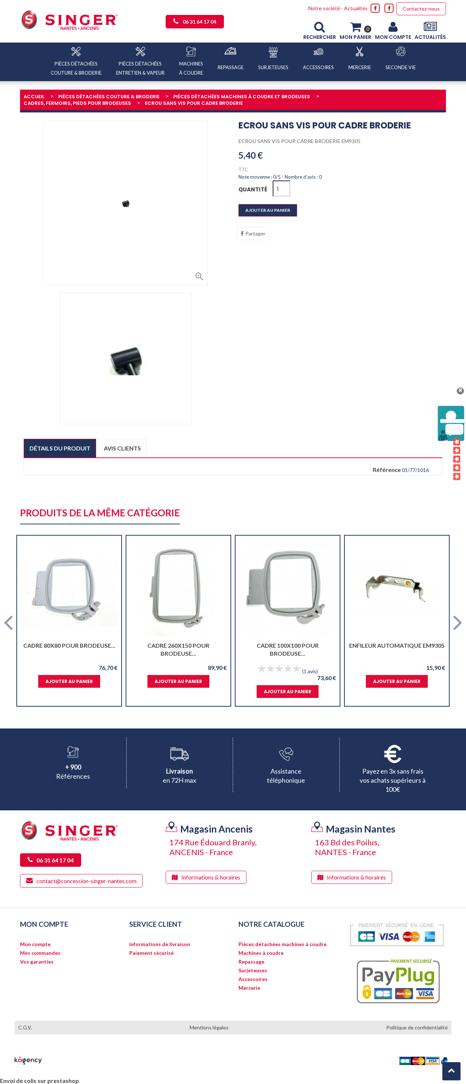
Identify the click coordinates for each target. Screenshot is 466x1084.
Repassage (251, 961)
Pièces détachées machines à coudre (282, 944)
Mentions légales (209, 1027)
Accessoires (253, 979)
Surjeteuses (252, 970)
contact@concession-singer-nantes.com (86, 880)
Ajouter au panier (267, 210)
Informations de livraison (159, 944)
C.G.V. (25, 1027)
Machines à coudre (261, 953)
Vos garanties (37, 961)
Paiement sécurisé (151, 953)
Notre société (324, 8)
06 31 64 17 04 (199, 22)
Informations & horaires (210, 877)
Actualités (356, 8)
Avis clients (122, 448)
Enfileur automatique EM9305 (397, 645)
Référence (387, 469)
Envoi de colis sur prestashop (39, 1080)
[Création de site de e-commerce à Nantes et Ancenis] (28, 1060)
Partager (255, 233)
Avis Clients (446, 460)
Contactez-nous (421, 8)
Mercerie (249, 987)
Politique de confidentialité (417, 1027)
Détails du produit (59, 448)
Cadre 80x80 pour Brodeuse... (69, 645)
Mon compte (35, 944)
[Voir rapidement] (109, 587)
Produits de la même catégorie (100, 513)
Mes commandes (40, 953)
